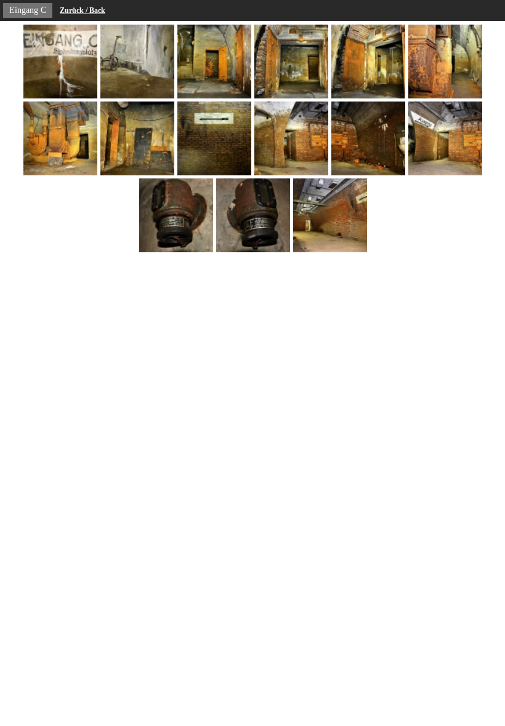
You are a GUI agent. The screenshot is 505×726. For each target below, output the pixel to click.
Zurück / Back (82, 10)
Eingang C (27, 10)
